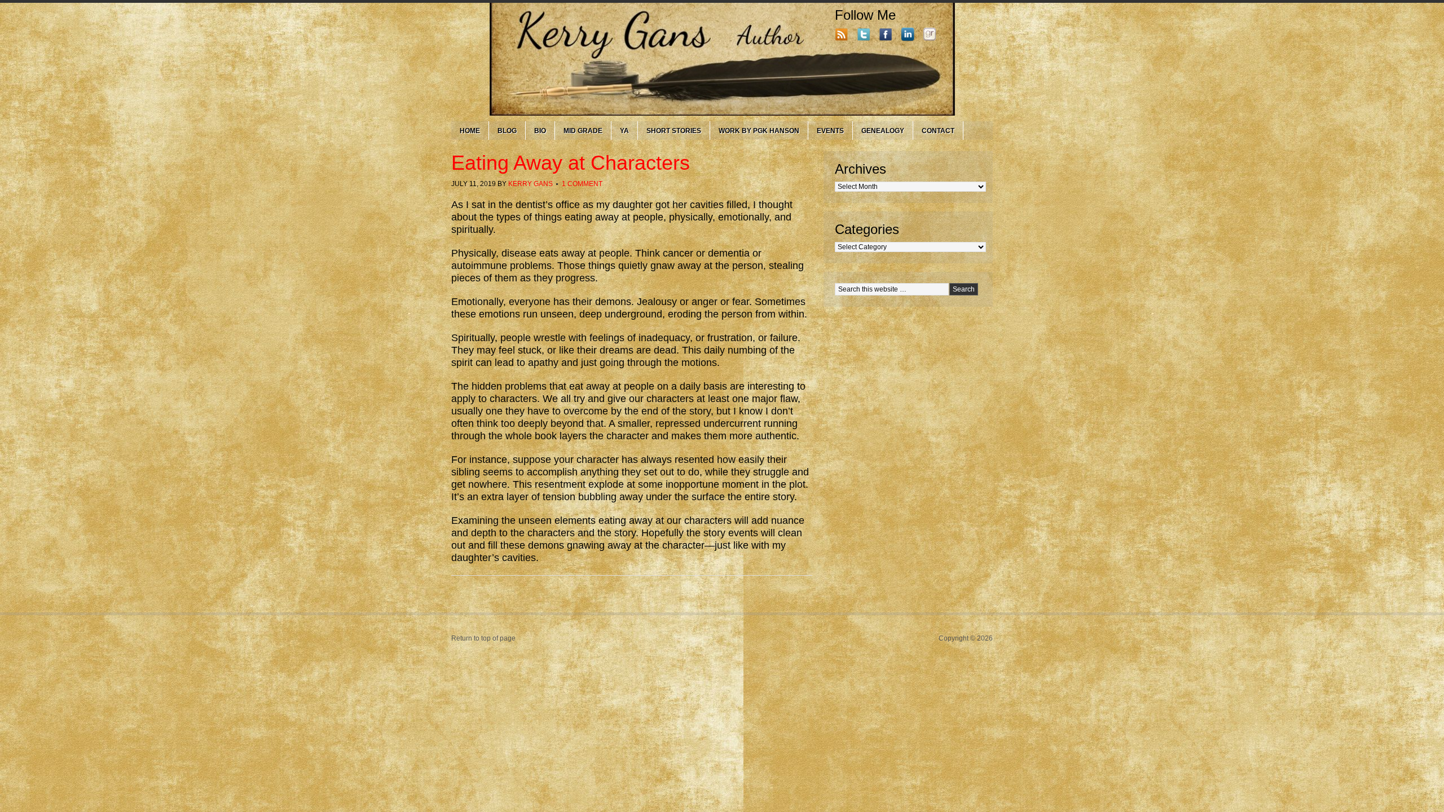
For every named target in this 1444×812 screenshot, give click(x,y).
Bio (540, 131)
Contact (938, 131)
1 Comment (582, 184)
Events (830, 131)
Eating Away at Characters (570, 162)
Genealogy (882, 131)
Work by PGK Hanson (759, 131)
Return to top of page (483, 638)
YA (624, 131)
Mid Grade (582, 131)
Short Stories (673, 131)
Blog (507, 131)
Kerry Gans (530, 184)
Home (470, 131)
